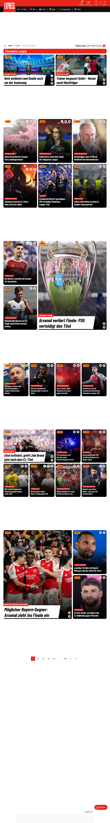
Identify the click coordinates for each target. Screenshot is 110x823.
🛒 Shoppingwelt (64, 9)
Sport (10, 46)
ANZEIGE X (88, 812)
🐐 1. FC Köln (21, 9)
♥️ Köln (32, 9)
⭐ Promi (42, 9)
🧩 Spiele (77, 9)
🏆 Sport (52, 9)
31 (65, 659)
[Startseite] (4, 46)
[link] (9, 6)
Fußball (17, 46)
